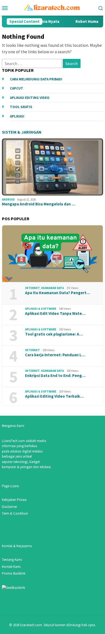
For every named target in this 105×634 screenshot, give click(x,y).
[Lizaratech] (52, 7)
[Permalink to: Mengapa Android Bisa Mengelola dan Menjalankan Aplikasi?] (52, 166)
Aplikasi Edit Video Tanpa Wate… (55, 313)
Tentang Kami (12, 559)
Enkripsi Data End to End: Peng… (55, 375)
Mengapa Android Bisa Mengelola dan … (38, 204)
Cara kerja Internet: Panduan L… (55, 354)
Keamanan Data (52, 288)
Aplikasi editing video (30, 97)
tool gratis (21, 107)
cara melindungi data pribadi (36, 79)
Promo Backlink (13, 573)
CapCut (16, 88)
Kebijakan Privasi (14, 499)
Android (8, 199)
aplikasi (17, 116)
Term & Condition (15, 513)
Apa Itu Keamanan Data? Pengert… (57, 292)
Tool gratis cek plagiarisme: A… (54, 334)
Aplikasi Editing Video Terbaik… (54, 396)
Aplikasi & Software (40, 309)
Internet (32, 288)
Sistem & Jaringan (21, 132)
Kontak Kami (11, 566)
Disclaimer (9, 506)
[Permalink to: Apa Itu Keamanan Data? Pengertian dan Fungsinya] (52, 253)
